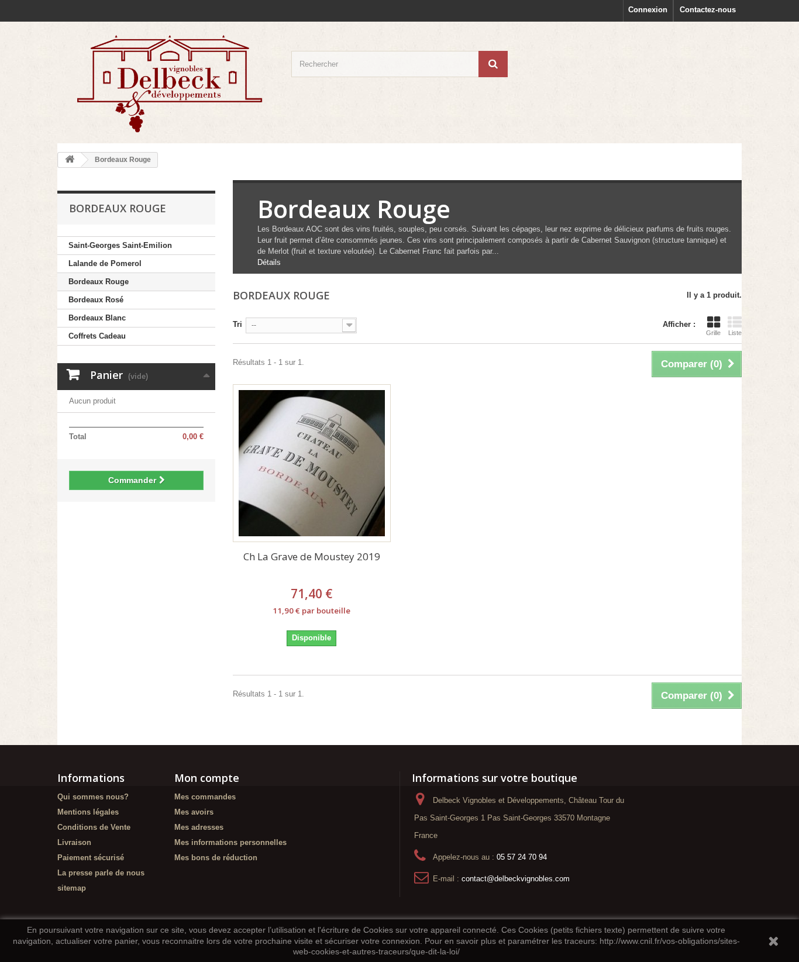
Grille (713, 332)
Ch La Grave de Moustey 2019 (311, 556)
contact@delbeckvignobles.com (516, 878)
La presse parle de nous (100, 872)
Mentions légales (88, 812)
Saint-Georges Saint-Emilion (120, 245)
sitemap (71, 888)
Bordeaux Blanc (97, 317)
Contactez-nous (708, 9)
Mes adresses (198, 827)
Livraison (74, 842)
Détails (269, 262)
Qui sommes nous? (93, 796)
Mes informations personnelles (230, 842)
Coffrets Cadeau (97, 336)
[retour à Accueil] (69, 160)
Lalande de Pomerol (105, 263)
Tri (237, 324)
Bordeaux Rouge (98, 281)
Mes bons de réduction (215, 857)
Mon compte (206, 778)
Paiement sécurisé (90, 857)
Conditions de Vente (93, 827)
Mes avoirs (193, 812)
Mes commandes (205, 796)
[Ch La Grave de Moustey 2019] (312, 463)
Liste (735, 332)
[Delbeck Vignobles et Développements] (165, 82)
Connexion (647, 9)
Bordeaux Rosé (95, 299)
